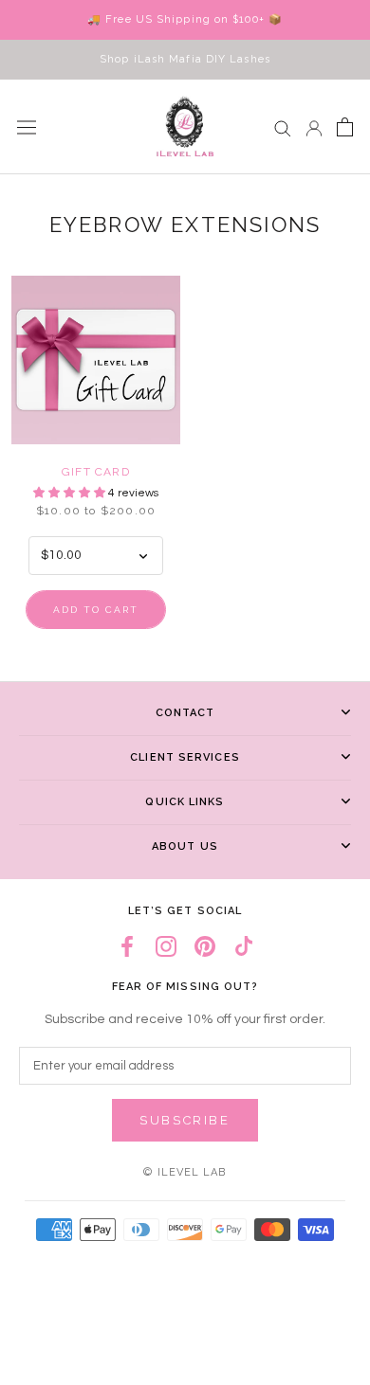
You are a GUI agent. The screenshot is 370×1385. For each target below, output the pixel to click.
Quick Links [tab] (184, 802)
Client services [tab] (185, 757)
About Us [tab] (185, 846)
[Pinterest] (204, 947)
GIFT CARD (96, 471)
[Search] (282, 127)
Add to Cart (96, 609)
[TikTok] (243, 947)
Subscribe (184, 1120)
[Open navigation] (26, 127)
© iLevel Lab (184, 1172)
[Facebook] (127, 947)
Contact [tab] (185, 713)
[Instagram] (166, 947)
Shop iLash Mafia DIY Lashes (185, 59)
